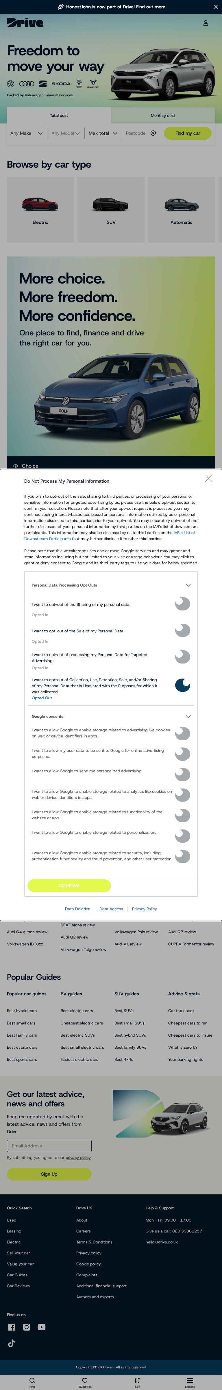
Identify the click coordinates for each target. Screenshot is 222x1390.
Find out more (150, 7)
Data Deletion (77, 908)
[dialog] (111, 695)
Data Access (111, 908)
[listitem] (111, 585)
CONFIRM (69, 886)
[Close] (210, 481)
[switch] (182, 603)
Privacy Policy (144, 908)
